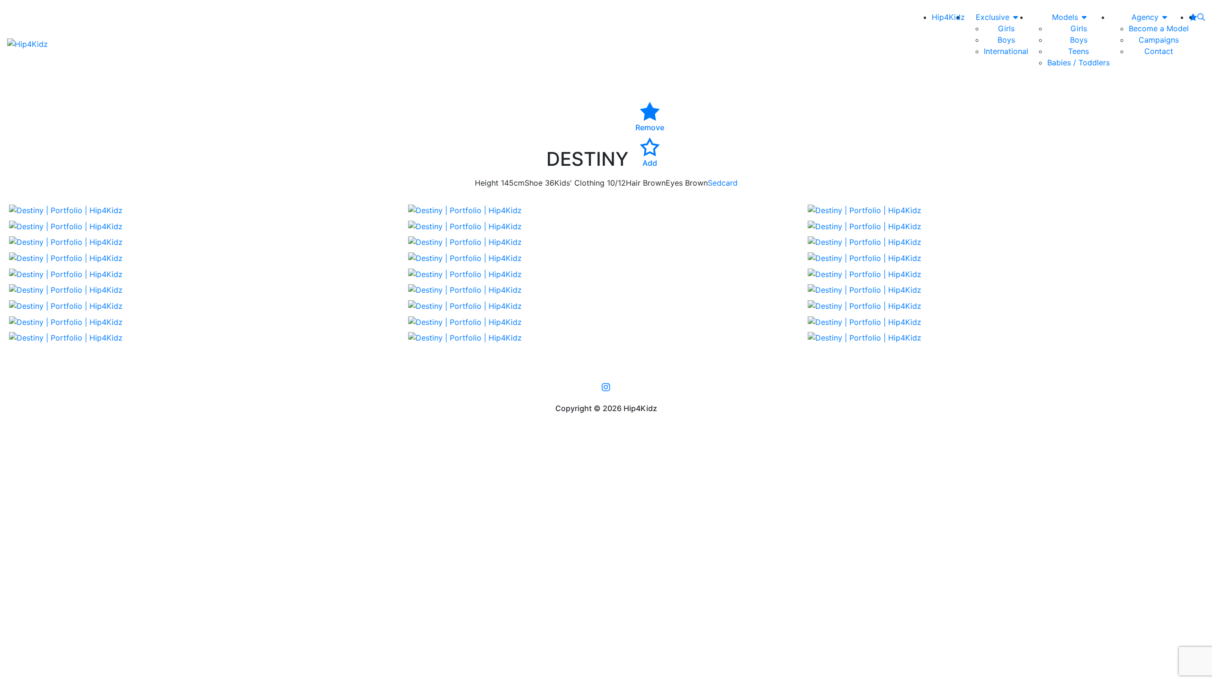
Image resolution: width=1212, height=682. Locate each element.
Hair (633, 183)
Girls (1006, 28)
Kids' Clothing (579, 183)
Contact (1158, 51)
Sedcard (723, 183)
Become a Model (1159, 28)
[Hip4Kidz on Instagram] (606, 387)
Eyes (674, 183)
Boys (1006, 40)
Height (487, 183)
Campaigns (1159, 40)
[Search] (1201, 17)
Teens (1078, 51)
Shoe (534, 183)
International (1006, 51)
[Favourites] (1193, 17)
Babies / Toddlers (1078, 62)
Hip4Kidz (948, 17)
